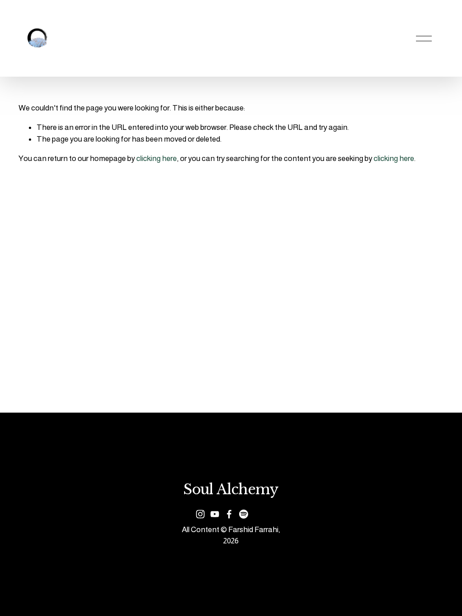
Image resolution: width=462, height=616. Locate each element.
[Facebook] (229, 514)
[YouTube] (214, 514)
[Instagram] (200, 514)
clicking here (156, 158)
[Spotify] (243, 514)
